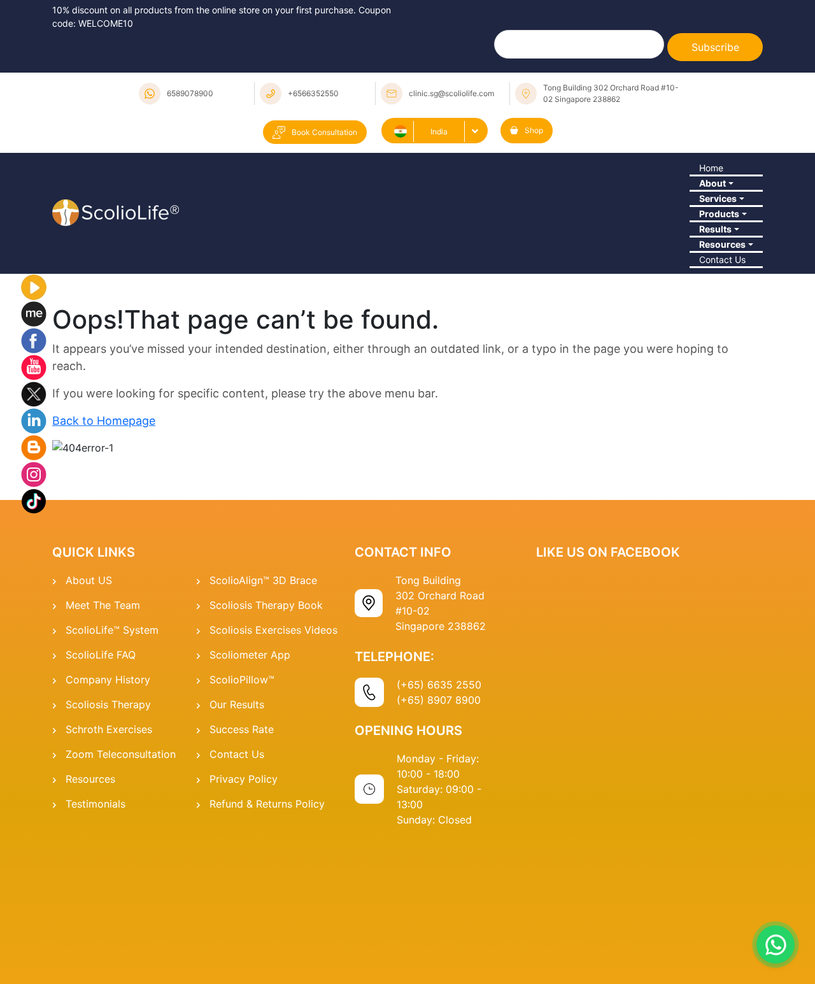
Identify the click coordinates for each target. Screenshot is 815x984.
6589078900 (190, 93)
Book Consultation (324, 132)
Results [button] (710, 318)
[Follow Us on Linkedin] (33, 558)
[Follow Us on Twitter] (33, 531)
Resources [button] (718, 353)
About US (89, 718)
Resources (90, 917)
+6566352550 (313, 93)
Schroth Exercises (109, 867)
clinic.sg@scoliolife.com (451, 93)
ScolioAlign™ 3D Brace (263, 718)
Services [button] (713, 248)
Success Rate (241, 867)
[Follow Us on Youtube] (33, 504)
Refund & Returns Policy (267, 942)
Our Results (236, 842)
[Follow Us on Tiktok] (33, 638)
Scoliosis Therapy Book (266, 743)
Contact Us (718, 388)
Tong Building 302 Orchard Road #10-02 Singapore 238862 (611, 93)
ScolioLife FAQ (101, 793)
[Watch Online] (33, 424)
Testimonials (95, 942)
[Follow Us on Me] (33, 451)
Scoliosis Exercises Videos (273, 768)
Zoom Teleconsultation (121, 892)
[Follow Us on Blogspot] (33, 584)
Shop (534, 130)
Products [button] (714, 283)
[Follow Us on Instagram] (33, 611)
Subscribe (715, 47)
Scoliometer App (249, 793)
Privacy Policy (243, 917)
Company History (108, 817)
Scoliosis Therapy (108, 842)
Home (705, 178)
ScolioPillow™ (241, 817)
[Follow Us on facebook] (33, 477)
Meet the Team (103, 743)
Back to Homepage (103, 559)
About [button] (706, 213)
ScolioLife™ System (112, 768)
